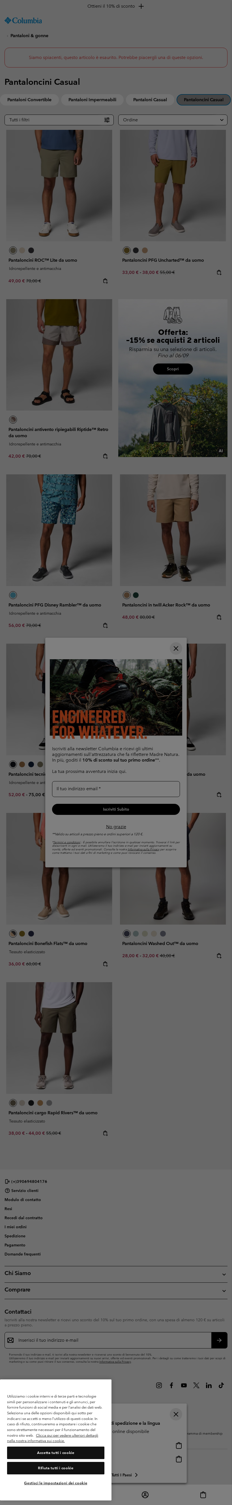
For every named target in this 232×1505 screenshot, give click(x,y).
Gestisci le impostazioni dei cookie (55, 1483)
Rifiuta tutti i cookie (55, 1468)
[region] (55, 1439)
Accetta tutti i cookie (55, 1452)
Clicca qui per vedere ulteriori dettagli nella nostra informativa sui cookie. (52, 1438)
